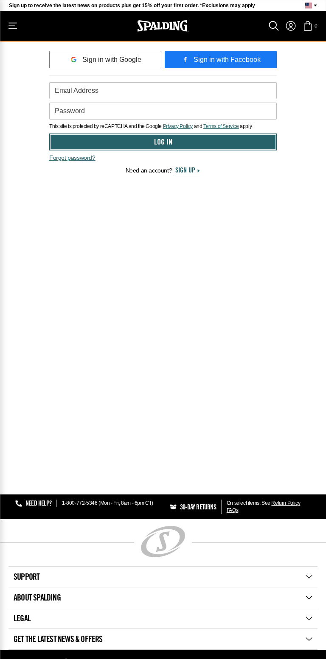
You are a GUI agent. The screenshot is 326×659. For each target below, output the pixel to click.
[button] (310, 26)
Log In (163, 143)
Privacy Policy (178, 126)
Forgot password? (72, 157)
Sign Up (185, 170)
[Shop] (12, 26)
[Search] (274, 26)
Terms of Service (221, 126)
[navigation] (291, 26)
